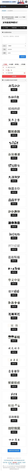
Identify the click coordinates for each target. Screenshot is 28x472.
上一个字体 (5, 27)
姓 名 (5, 67)
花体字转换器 (17, 460)
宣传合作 (13, 464)
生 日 (5, 72)
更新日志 (17, 464)
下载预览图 (14, 27)
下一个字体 (22, 27)
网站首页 (4, 10)
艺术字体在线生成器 (8, 460)
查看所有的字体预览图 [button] (14, 450)
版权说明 (15, 462)
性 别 (5, 70)
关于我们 (10, 462)
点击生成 (23, 56)
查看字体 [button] (14, 89)
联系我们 (20, 462)
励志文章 (22, 460)
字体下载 (5, 462)
